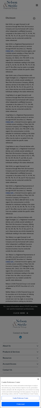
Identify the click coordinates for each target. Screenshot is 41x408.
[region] (20, 392)
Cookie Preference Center (20, 398)
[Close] (38, 379)
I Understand (20, 404)
